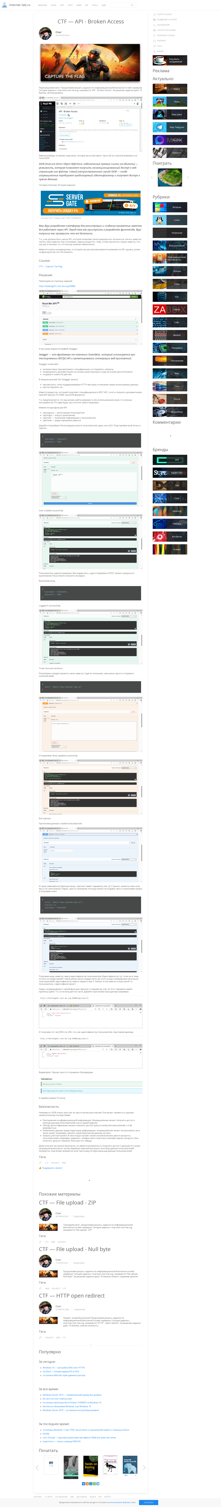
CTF (47, 1163)
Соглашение (61, 1496)
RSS (100, 1496)
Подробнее (78, 1216)
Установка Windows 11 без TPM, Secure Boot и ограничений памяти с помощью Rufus (86, 1429)
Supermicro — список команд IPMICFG (62, 1441)
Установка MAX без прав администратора (64, 1375)
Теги (159, 46)
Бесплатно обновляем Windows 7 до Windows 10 (67, 1406)
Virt (62, 5)
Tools (95, 5)
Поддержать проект (52, 1168)
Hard (78, 5)
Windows (42, 5)
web (64, 1163)
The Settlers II (170, 177)
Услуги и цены (164, 14)
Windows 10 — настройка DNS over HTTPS (64, 1367)
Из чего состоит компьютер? (57, 1398)
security (55, 1163)
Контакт (38, 1496)
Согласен (148, 1502)
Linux (53, 5)
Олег (59, 32)
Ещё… (104, 5)
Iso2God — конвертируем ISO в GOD (61, 1371)
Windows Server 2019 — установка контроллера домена (71, 1410)
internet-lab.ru (19, 5)
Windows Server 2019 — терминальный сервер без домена (72, 1394)
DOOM (46, 1433)
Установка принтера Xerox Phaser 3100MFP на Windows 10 (72, 1402)
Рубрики (161, 40)
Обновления (163, 25)
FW (86, 5)
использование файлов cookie (122, 1502)
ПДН (72, 1496)
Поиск (93, 1496)
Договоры (81, 1496)
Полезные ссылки (166, 35)
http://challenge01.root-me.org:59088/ (57, 286)
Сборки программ (166, 30)
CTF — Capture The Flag (50, 266)
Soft (70, 5)
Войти (107, 1496)
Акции (160, 51)
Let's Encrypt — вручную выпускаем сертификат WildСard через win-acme (79, 1437)
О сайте (49, 1496)
